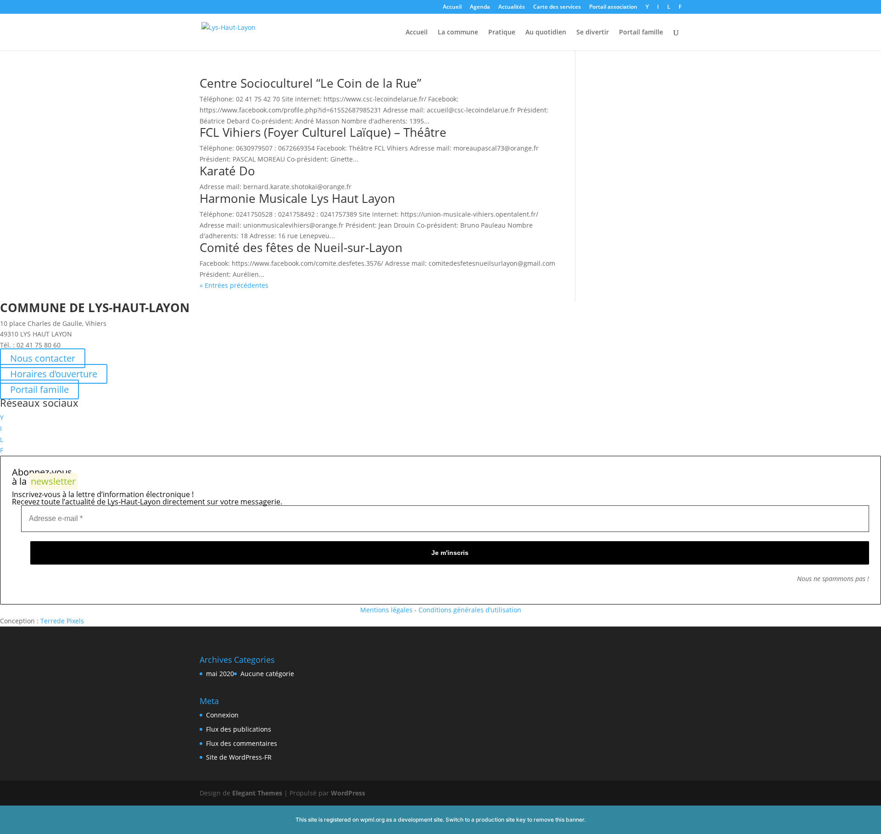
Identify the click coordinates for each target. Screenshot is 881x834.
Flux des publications (238, 729)
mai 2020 (220, 673)
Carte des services (557, 7)
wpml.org (372, 819)
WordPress (348, 793)
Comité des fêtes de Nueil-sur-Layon (301, 247)
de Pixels (62, 620)
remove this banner (559, 819)
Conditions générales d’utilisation (469, 609)
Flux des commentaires (241, 743)
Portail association (613, 7)
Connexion (222, 715)
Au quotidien (545, 32)
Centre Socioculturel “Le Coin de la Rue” (310, 83)
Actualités (511, 7)
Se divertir (592, 32)
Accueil (452, 7)
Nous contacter (42, 358)
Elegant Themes (257, 793)
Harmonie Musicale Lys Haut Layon (297, 198)
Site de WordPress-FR (239, 757)
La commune (458, 32)
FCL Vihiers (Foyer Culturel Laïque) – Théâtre (323, 132)
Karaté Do (227, 170)
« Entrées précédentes (234, 285)
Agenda (480, 7)
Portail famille (641, 32)
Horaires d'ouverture (53, 374)
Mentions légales (386, 609)
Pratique (501, 32)
